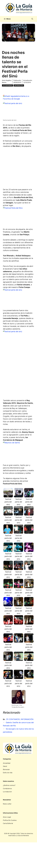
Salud (5, 766)
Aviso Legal (7, 817)
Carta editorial (8, 823)
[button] (32, 19)
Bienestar (6, 769)
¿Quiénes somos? (9, 785)
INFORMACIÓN (19, 85)
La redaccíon (7, 792)
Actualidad (6, 763)
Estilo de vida (7, 773)
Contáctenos (7, 788)
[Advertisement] (18, 168)
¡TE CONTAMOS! (7, 85)
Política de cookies (10, 820)
